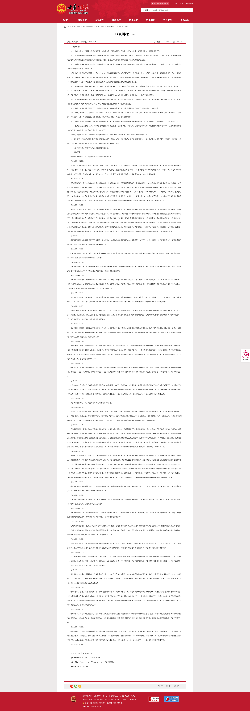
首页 (69, 26)
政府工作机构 (111, 26)
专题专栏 (185, 20)
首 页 (65, 20)
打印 (170, 686)
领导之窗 (82, 20)
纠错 (162, 686)
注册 (181, 3)
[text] (169, 10)
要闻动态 (116, 20)
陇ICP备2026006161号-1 (115, 703)
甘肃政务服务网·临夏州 (160, 3)
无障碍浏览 (189, 3)
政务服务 (150, 20)
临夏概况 (99, 20)
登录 (176, 3)
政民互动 (167, 20)
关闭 (177, 686)
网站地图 (133, 699)
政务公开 (133, 20)
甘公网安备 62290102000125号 (95, 703)
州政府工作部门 (124, 26)
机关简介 (101, 26)
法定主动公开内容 (89, 26)
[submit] (190, 10)
